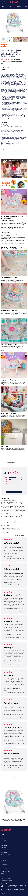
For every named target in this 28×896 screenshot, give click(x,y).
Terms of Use (4, 852)
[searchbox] (7, 522)
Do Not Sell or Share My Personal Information (11, 850)
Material (13, 528)
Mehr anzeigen (5, 532)
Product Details (5, 67)
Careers (2, 838)
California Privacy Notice (6, 847)
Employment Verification (6, 878)
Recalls (2, 873)
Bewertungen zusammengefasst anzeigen (14, 61)
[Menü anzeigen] (1, 2)
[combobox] (20, 535)
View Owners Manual (5, 149)
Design (8, 528)
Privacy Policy (4, 845)
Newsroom (3, 840)
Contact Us (3, 861)
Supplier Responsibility (5, 854)
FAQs (2, 866)
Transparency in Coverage (6, 880)
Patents (2, 857)
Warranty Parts (4, 864)
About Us (3, 836)
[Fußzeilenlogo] (6, 830)
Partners (3, 843)
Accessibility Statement (6, 876)
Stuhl (18, 528)
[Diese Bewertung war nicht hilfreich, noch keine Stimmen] (23, 558)
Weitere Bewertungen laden (14, 776)
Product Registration (5, 871)
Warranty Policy (4, 868)
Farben (3, 528)
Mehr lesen (14, 553)
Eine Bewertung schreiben (14, 492)
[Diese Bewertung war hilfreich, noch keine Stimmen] (20, 558)
